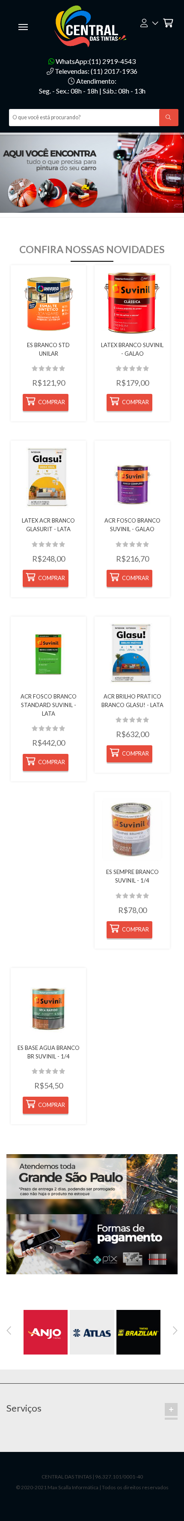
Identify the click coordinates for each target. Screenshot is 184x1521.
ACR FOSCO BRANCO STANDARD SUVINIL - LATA (49, 705)
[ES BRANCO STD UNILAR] (48, 303)
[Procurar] (168, 117)
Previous (8, 1330)
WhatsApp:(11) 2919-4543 (95, 61)
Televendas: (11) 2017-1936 (95, 71)
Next (175, 1330)
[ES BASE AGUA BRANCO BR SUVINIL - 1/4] (48, 1005)
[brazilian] (138, 1331)
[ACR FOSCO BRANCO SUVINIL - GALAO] (132, 478)
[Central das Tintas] (92, 25)
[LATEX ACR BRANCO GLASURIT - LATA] (48, 478)
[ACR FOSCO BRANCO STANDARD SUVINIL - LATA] (48, 654)
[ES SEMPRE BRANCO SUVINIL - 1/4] (132, 829)
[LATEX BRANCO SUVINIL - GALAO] (132, 303)
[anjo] (46, 1331)
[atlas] (92, 1331)
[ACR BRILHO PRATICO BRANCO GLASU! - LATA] (132, 654)
